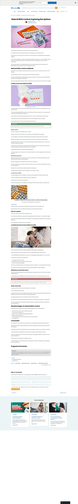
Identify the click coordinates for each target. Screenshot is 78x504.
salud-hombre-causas (25, 363)
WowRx (37, 202)
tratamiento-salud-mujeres (43, 363)
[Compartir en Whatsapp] (47, 365)
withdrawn (20, 216)
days (37, 164)
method (14, 170)
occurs (38, 265)
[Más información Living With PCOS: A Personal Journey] (58, 407)
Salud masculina (34, 414)
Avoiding (12, 149)
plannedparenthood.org (16, 359)
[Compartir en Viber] (48, 365)
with (21, 299)
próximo (69, 414)
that (21, 302)
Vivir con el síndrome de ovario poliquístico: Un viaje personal (56, 418)
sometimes (40, 218)
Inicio (12, 15)
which (35, 108)
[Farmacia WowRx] (15, 8)
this (26, 121)
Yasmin (12, 204)
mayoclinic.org (15, 360)
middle (17, 139)
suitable (14, 318)
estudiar (13, 293)
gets (12, 180)
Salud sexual (18, 15)
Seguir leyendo (34, 423)
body (30, 161)
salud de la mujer (34, 363)
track (25, 152)
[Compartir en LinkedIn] (45, 365)
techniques (17, 77)
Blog (14, 15)
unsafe (40, 182)
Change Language (52, 2)
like (21, 112)
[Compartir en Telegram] (50, 365)
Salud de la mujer (53, 414)
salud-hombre (17, 363)
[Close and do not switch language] (74, 2)
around (28, 177)
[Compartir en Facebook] (42, 365)
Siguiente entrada (63, 392)
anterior (8, 414)
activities (17, 272)
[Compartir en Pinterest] (43, 365)
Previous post (14, 392)
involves (19, 131)
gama (24, 134)
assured (29, 276)
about (22, 222)
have (31, 74)
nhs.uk (13, 357)
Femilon (15, 204)
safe (30, 206)
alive (18, 141)
